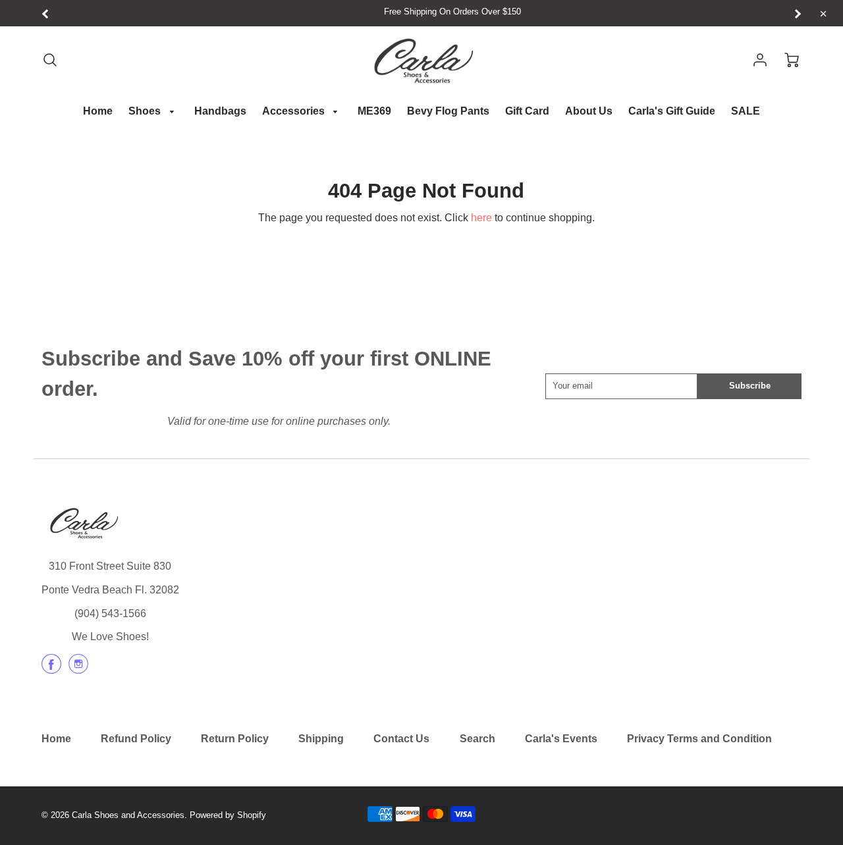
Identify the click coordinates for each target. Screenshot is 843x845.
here (481, 217)
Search (477, 738)
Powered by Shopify (228, 815)
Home (98, 111)
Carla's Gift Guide (671, 111)
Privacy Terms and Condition (699, 738)
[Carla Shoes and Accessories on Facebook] (51, 668)
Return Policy (235, 738)
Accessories (294, 111)
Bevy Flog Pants (448, 111)
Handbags (220, 111)
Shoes (145, 111)
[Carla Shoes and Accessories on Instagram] (78, 668)
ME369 (374, 111)
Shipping (321, 738)
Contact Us (401, 738)
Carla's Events (561, 738)
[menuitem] (97, 111)
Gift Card (527, 111)
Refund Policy (136, 738)
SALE (745, 111)
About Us (588, 111)
